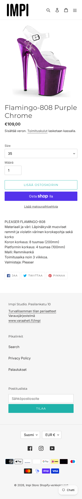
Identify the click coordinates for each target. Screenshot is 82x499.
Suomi (29, 435)
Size (8, 145)
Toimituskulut (37, 131)
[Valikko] (74, 9)
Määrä (9, 162)
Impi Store (32, 485)
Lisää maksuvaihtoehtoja (41, 206)
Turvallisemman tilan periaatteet (32, 311)
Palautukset (17, 369)
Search (13, 347)
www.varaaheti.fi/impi (24, 321)
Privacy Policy (19, 358)
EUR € (50, 435)
